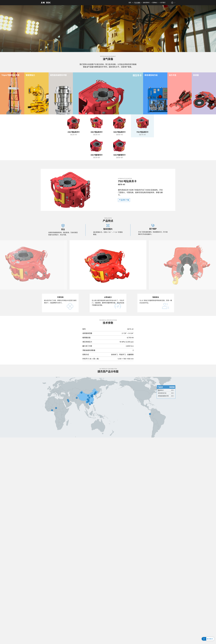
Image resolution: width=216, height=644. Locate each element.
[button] (211, 266)
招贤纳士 (154, 2)
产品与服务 (137, 2)
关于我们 (162, 2)
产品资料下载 (124, 200)
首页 (130, 2)
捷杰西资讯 (146, 2)
